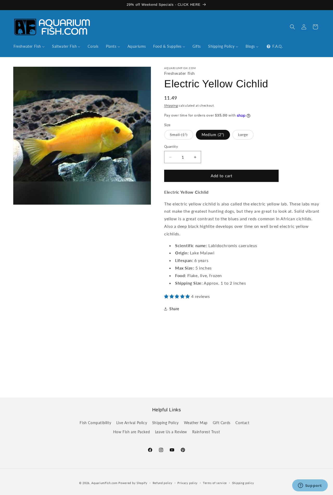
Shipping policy (243, 482)
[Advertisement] (166, 360)
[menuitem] (29, 46)
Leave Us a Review (171, 432)
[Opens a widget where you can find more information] (310, 485)
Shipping (171, 105)
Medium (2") (213, 135)
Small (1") (181, 136)
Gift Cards (221, 422)
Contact (242, 422)
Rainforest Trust (206, 432)
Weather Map (196, 422)
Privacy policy (187, 482)
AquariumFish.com (104, 483)
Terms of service (215, 482)
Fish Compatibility (95, 422)
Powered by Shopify (133, 483)
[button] (292, 27)
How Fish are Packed (131, 432)
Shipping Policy (165, 422)
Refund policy (162, 482)
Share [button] (174, 309)
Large (246, 136)
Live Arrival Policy (131, 422)
